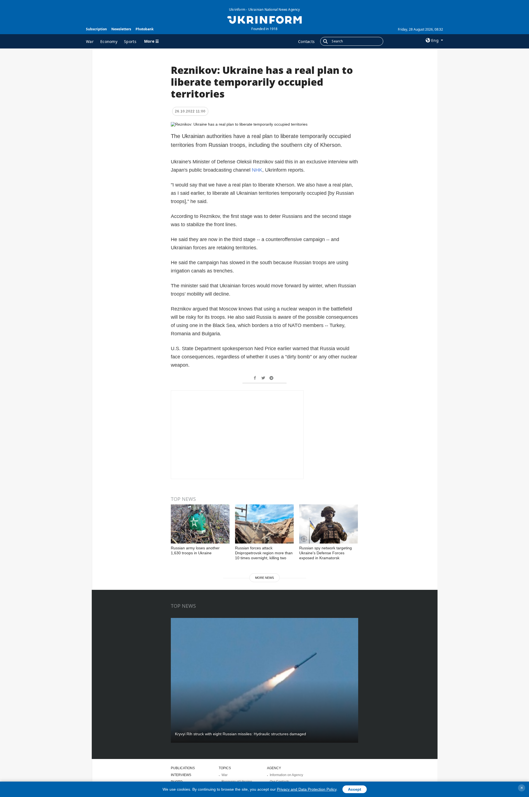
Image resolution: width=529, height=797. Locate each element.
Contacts (306, 41)
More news (264, 577)
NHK (257, 170)
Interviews (181, 775)
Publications (183, 768)
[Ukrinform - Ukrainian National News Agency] (264, 19)
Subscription (96, 29)
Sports (130, 41)
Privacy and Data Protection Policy (306, 789)
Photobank (144, 29)
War (90, 41)
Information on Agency (286, 775)
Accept (354, 789)
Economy (108, 41)
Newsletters (121, 29)
